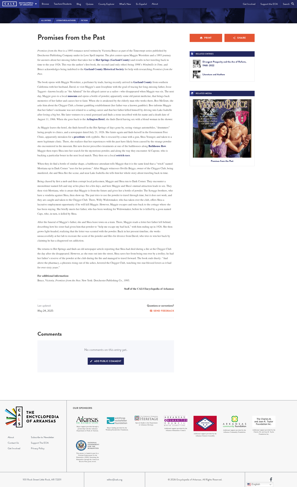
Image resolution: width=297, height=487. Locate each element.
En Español (141, 4)
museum (72, 96)
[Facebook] (271, 479)
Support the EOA (269, 4)
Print (208, 38)
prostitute (79, 137)
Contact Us (13, 443)
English (255, 484)
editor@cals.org (114, 479)
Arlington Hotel (95, 119)
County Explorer (106, 4)
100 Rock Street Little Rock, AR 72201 (42, 479)
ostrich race (123, 155)
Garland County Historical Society (104, 69)
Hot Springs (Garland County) (113, 60)
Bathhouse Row (157, 146)
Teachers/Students (63, 4)
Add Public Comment (107, 361)
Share (241, 38)
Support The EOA (40, 443)
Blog (79, 4)
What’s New (125, 4)
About (155, 4)
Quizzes (89, 4)
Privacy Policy (37, 448)
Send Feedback (163, 311)
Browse (45, 4)
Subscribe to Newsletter (42, 437)
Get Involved (249, 4)
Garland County (142, 82)
